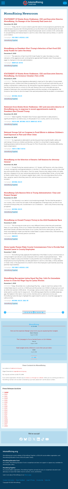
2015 (5, 408)
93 (27, 312)
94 (29, 312)
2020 (6, 398)
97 (36, 312)
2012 (5, 414)
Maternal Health (17, 96)
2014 (5, 410)
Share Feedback (20, 480)
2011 (5, 416)
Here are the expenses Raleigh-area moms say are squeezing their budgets (34, 331)
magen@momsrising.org (19, 371)
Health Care (15, 121)
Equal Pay (26, 300)
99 (40, 312)
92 (25, 312)
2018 (5, 402)
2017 (5, 404)
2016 (5, 406)
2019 (5, 400)
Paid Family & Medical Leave (20, 37)
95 (31, 312)
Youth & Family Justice (18, 149)
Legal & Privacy (30, 480)
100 (42, 312)
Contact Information (8, 480)
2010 (5, 418)
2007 (6, 424)
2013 (5, 412)
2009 (6, 420)
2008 (6, 422)
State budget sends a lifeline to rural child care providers (34, 348)
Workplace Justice (17, 63)
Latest (6, 392)
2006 (6, 426)
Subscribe (47, 480)
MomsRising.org (33, 3)
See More (34, 357)
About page (28, 475)
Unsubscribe (39, 480)
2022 (6, 394)
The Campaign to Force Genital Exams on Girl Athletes (34, 339)
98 (38, 312)
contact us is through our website (34, 377)
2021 (5, 396)
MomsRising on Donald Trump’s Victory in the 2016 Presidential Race (33, 220)
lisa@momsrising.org (16, 368)
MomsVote (15, 236)
